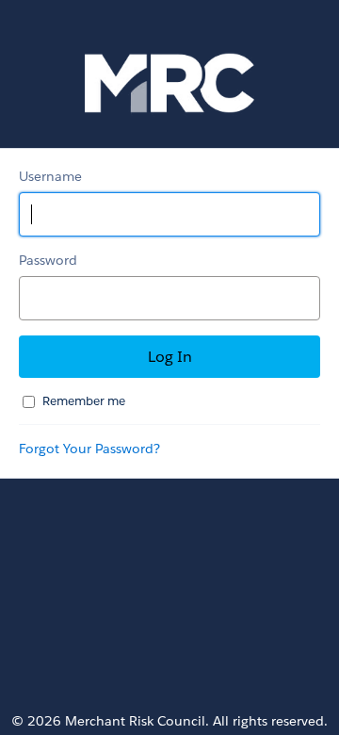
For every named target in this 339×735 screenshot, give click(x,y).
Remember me (83, 401)
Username (50, 176)
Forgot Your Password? (89, 448)
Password (48, 260)
